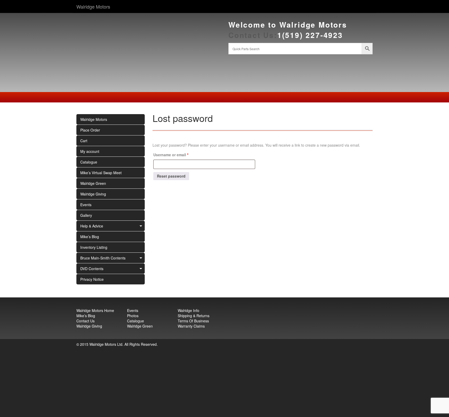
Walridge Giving (93, 194)
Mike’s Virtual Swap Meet (101, 172)
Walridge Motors (93, 6)
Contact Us (85, 320)
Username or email (178, 154)
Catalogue (88, 162)
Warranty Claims (191, 326)
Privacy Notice (92, 279)
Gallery (86, 215)
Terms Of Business (193, 320)
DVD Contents (91, 268)
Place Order (90, 130)
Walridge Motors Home (95, 310)
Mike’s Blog (89, 236)
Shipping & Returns (193, 315)
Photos (132, 315)
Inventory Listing (93, 247)
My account (89, 151)
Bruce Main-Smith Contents (103, 257)
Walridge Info (188, 310)
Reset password (171, 176)
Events (85, 204)
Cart (83, 140)
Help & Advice (91, 226)
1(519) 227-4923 (310, 35)
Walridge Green (93, 183)
